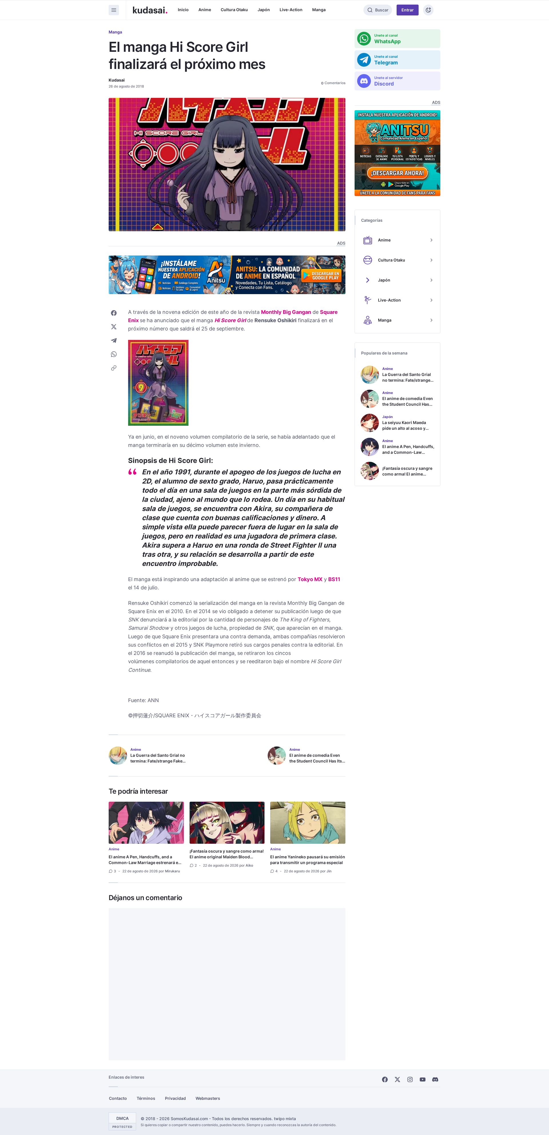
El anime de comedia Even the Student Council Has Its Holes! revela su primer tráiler (315, 764)
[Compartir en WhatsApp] (114, 354)
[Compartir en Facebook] (114, 313)
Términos (146, 1098)
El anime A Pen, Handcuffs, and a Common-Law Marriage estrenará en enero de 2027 (145, 862)
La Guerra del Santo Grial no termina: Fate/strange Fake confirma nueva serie (157, 761)
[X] (397, 1079)
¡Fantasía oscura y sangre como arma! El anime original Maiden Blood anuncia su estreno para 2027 (227, 857)
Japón (264, 9)
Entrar (407, 9)
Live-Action (291, 9)
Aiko (249, 865)
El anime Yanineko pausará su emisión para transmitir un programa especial (307, 859)
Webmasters (208, 1098)
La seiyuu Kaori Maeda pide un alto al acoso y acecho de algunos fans (405, 428)
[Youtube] (422, 1079)
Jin (329, 871)
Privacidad (175, 1098)
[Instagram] (410, 1079)
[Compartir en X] (114, 327)
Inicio (183, 9)
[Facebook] (385, 1079)
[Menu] (114, 10)
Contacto (118, 1098)
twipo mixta (285, 1118)
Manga (319, 9)
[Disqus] (227, 984)
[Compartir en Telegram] (114, 340)
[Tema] (428, 10)
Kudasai (117, 80)
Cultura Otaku (234, 9)
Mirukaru (172, 871)
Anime (204, 9)
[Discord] (435, 1079)
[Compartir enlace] (114, 368)
